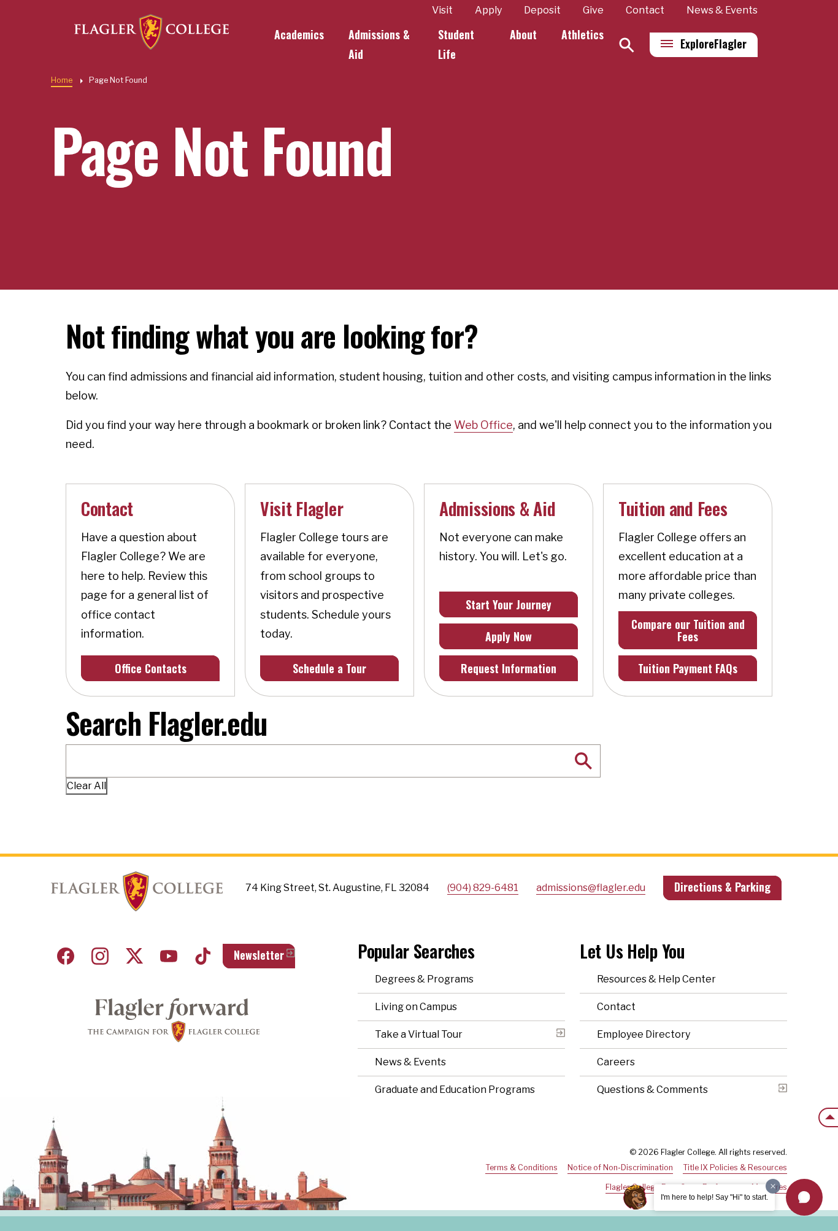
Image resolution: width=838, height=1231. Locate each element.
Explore (713, 44)
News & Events (722, 10)
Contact (645, 10)
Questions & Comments (652, 1089)
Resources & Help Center (656, 979)
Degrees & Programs (424, 979)
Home (61, 80)
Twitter (134, 956)
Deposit (542, 10)
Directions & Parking (722, 887)
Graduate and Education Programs (455, 1089)
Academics (299, 34)
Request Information (508, 668)
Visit (442, 10)
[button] (804, 1197)
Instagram (100, 956)
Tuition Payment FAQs (687, 668)
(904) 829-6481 (482, 887)
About (523, 34)
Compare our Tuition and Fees (688, 630)
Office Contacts (150, 668)
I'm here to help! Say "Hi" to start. (714, 1197)
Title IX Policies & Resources (735, 1167)
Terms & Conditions (521, 1167)
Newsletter (259, 955)
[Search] (626, 45)
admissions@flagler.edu (590, 887)
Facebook (65, 956)
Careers (616, 1062)
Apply (488, 10)
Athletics (582, 34)
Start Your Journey (509, 604)
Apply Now (508, 636)
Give (593, 10)
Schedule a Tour (329, 668)
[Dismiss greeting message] (773, 1186)
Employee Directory (643, 1034)
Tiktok (203, 956)
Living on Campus (416, 1007)
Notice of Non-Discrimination (620, 1167)
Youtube (168, 956)
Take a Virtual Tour (419, 1034)
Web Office (483, 425)
